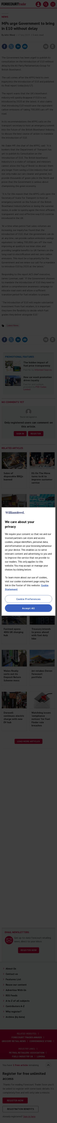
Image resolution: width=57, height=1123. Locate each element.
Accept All (28, 608)
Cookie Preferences (28, 598)
